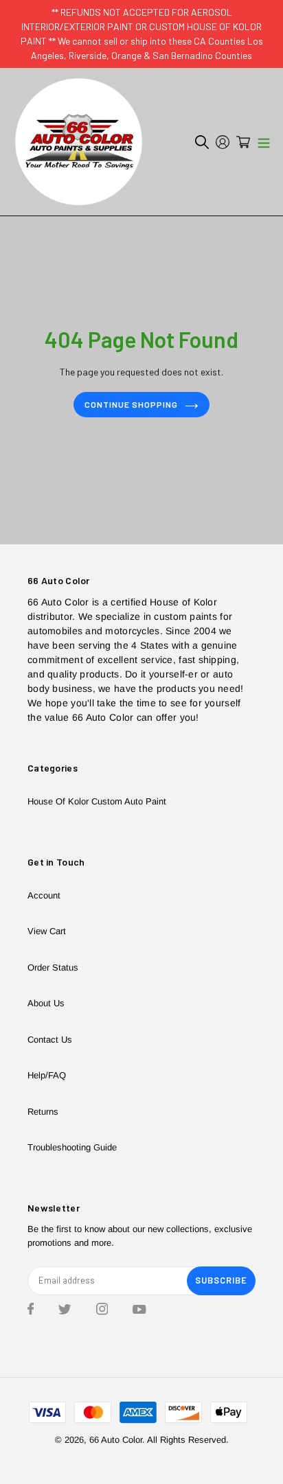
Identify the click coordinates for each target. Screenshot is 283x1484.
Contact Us (49, 1039)
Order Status (52, 967)
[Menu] (263, 142)
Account (43, 895)
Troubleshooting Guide (72, 1147)
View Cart (46, 931)
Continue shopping (131, 404)
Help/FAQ (46, 1075)
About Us (46, 1003)
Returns (42, 1111)
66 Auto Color (115, 1440)
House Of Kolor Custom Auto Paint (96, 801)
